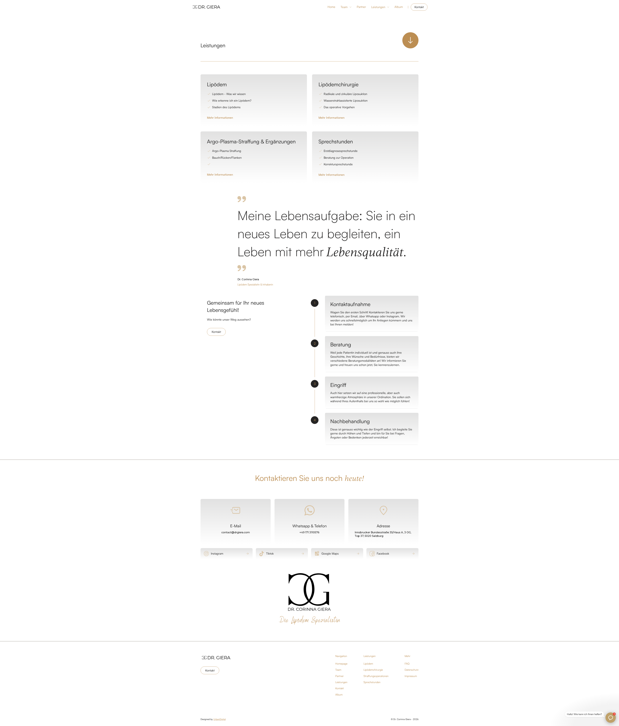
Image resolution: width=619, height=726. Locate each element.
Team (344, 7)
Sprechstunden (372, 682)
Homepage (341, 663)
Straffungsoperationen (376, 676)
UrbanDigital (219, 719)
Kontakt (419, 7)
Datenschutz (411, 669)
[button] (346, 7)
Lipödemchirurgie (373, 669)
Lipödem (368, 663)
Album (398, 7)
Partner (361, 7)
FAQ (407, 663)
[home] (207, 7)
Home (331, 7)
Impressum (411, 676)
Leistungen (378, 7)
